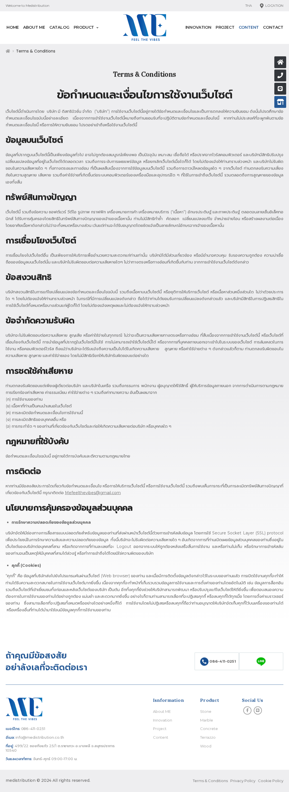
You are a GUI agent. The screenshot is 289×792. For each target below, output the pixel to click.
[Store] (280, 102)
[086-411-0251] (280, 75)
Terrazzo (208, 737)
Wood (205, 746)
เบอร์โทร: (13, 728)
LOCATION (274, 5)
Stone (205, 711)
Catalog (59, 27)
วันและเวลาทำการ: (19, 759)
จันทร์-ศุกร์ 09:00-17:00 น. (55, 759)
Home (12, 27)
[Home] (280, 62)
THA (248, 5)
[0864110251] (280, 89)
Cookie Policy (270, 780)
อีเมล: (10, 737)
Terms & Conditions (210, 780)
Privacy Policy (242, 780)
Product (84, 27)
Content (249, 27)
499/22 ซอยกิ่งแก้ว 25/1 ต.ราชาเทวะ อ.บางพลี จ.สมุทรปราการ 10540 (60, 748)
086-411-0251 (222, 661)
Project (225, 27)
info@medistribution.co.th (40, 737)
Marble (206, 720)
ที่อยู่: (10, 746)
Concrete (209, 728)
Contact (273, 27)
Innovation (198, 27)
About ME (34, 27)
